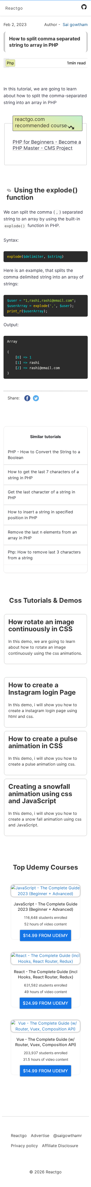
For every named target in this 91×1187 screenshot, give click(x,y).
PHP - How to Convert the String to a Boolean (44, 454)
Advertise (40, 1135)
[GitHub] (84, 7)
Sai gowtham (75, 24)
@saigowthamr (67, 1135)
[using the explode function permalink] (10, 190)
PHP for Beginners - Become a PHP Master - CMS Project (47, 145)
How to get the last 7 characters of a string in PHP (43, 474)
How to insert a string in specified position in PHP (40, 514)
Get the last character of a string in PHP (41, 494)
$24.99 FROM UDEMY (45, 1003)
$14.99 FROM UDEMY (45, 935)
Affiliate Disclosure (60, 1145)
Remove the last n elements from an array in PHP (42, 534)
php (10, 63)
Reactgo (14, 8)
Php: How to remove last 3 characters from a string (44, 554)
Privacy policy (24, 1145)
